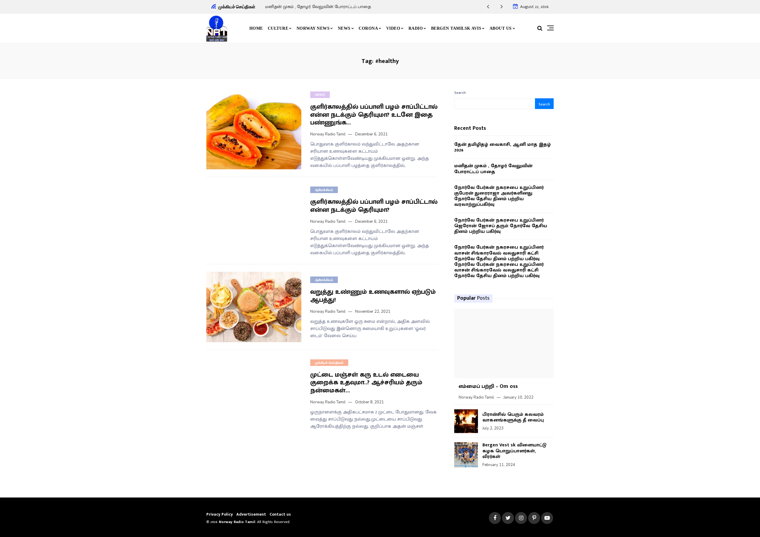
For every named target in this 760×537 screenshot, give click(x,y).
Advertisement (251, 514)
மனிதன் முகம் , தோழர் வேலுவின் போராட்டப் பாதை (318, 6)
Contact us (280, 514)
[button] (488, 6)
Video (393, 28)
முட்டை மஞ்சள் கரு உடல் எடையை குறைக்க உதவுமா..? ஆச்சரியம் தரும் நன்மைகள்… (366, 382)
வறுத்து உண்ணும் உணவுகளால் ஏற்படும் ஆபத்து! (373, 295)
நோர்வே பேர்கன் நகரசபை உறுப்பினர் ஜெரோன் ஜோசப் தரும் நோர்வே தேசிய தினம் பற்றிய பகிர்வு (500, 226)
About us (501, 28)
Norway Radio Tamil (328, 134)
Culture (278, 28)
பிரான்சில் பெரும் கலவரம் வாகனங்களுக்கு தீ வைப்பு (513, 417)
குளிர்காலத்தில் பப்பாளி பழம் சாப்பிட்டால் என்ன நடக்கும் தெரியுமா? (374, 205)
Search (460, 92)
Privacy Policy (219, 514)
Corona (368, 28)
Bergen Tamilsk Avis (456, 28)
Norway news (313, 28)
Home (256, 28)
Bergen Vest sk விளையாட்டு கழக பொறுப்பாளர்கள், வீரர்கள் (514, 450)
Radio (415, 28)
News (344, 28)
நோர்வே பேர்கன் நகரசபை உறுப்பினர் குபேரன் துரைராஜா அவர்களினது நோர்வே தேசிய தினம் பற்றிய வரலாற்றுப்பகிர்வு (499, 196)
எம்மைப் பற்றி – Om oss (488, 386)
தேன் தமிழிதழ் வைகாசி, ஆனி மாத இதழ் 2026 (502, 147)
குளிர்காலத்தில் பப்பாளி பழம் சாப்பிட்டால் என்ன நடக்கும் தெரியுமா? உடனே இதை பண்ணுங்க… (374, 114)
